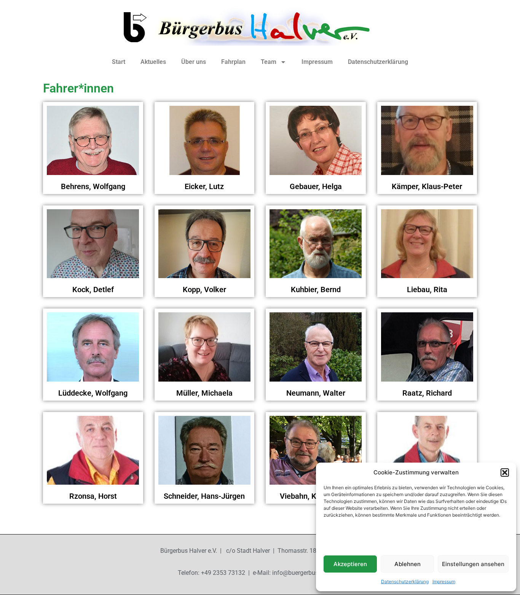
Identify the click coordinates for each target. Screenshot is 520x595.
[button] (505, 472)
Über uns (193, 61)
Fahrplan (233, 61)
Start (118, 61)
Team (268, 61)
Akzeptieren (350, 564)
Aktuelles (153, 61)
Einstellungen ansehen (473, 564)
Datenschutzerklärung (405, 581)
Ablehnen (407, 564)
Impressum (443, 581)
